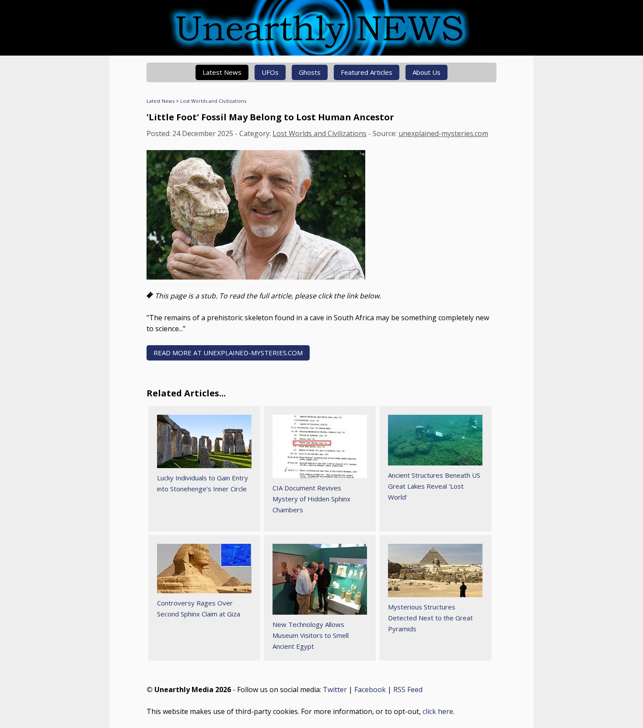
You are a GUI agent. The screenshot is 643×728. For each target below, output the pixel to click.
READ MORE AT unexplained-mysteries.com (228, 352)
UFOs (270, 72)
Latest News (222, 72)
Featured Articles (366, 72)
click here (438, 711)
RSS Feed (408, 689)
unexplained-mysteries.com (443, 133)
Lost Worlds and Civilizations (213, 101)
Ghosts (310, 72)
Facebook (370, 689)
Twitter (335, 689)
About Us (426, 72)
